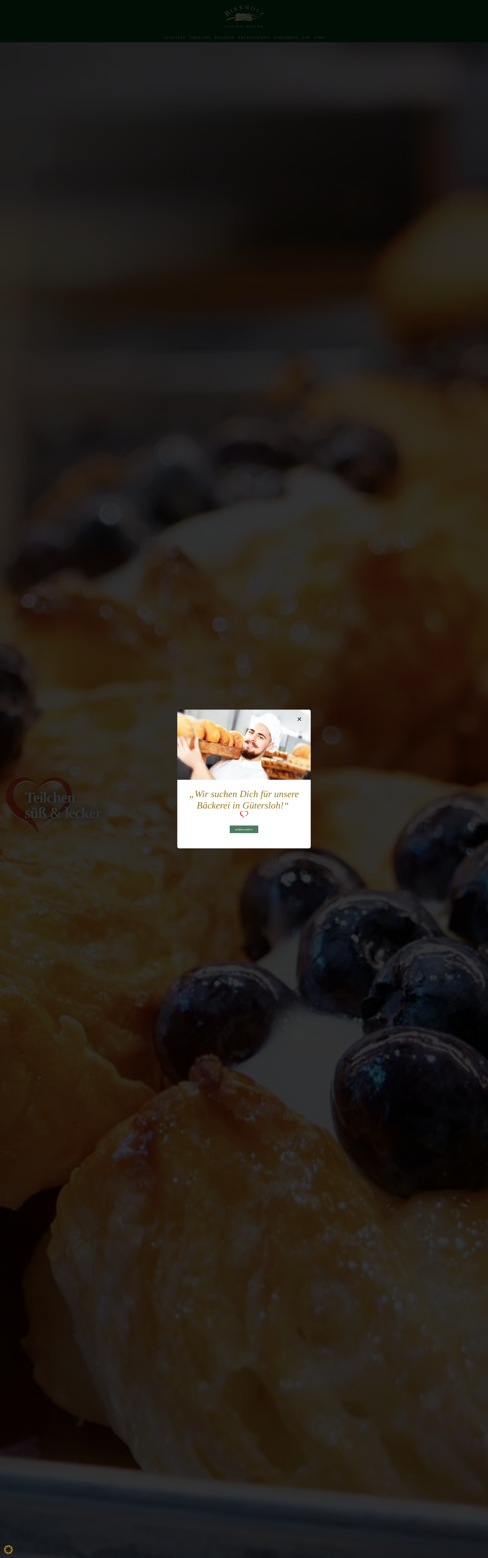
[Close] (299, 719)
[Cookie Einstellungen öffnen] (8, 1553)
